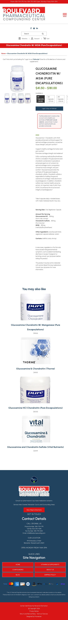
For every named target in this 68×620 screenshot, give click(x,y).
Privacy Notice (34, 611)
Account (36, 38)
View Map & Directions (34, 510)
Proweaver (38, 616)
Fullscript (36, 59)
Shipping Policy (50, 575)
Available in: (39, 93)
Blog (18, 575)
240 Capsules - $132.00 (60, 99)
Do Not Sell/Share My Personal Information (34, 606)
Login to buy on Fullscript (49, 108)
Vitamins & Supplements (50, 564)
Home (3, 53)
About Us (50, 570)
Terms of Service (42, 614)
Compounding (17, 570)
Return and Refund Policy (28, 614)
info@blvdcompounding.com (36, 533)
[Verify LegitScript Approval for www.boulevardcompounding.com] (34, 477)
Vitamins (24, 38)
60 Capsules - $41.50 (40, 99)
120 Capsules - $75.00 (51, 99)
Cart (47, 38)
